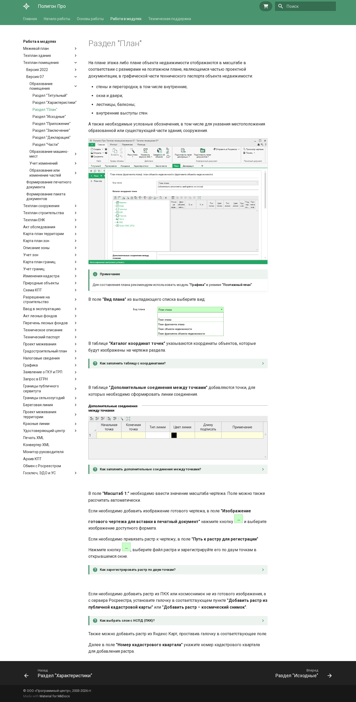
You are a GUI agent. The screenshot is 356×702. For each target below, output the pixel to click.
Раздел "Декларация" (52, 137)
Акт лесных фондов (40, 316)
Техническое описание (43, 330)
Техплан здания (37, 55)
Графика (30, 365)
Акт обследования (39, 227)
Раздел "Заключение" (51, 130)
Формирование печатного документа (48, 184)
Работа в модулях (126, 19)
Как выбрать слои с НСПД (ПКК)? (127, 620)
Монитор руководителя (43, 452)
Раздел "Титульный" (50, 95)
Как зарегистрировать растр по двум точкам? (138, 570)
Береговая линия (38, 405)
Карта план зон (36, 241)
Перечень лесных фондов (45, 323)
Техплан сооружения (41, 206)
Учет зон (30, 255)
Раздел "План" (45, 109)
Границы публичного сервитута (41, 388)
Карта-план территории (43, 234)
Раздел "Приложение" (52, 124)
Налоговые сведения (41, 358)
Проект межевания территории (39, 414)
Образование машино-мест (49, 153)
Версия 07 (35, 77)
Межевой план (36, 48)
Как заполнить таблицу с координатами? (133, 363)
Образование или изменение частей (45, 172)
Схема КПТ (32, 290)
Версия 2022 (37, 70)
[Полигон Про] (26, 6)
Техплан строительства (43, 213)
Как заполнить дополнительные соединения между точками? (150, 469)
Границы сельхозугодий (44, 398)
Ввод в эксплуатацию (42, 309)
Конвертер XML (36, 445)
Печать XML (33, 438)
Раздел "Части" (46, 144)
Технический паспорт (41, 337)
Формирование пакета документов (45, 196)
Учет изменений (43, 163)
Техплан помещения (41, 63)
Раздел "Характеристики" (55, 102)
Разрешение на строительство (37, 299)
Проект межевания (39, 344)
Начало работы (57, 19)
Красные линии (36, 424)
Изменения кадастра (41, 276)
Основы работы (90, 19)
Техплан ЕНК (34, 220)
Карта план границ (39, 262)
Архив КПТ (32, 459)
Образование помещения (41, 86)
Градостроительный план (45, 351)
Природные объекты (41, 283)
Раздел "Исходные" (49, 117)
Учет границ (34, 269)
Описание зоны (36, 248)
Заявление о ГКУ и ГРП (42, 372)
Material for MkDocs (55, 696)
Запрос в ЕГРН (35, 379)
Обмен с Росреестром (42, 466)
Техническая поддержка (169, 19)
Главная (30, 19)
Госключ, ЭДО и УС (39, 473)
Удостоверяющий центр (44, 431)
